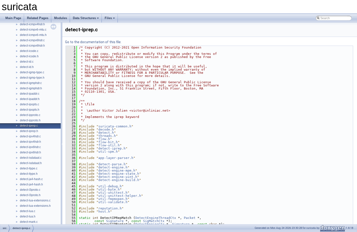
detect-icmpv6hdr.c (32, 40)
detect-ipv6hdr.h (30, 152)
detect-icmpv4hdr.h (32, 24)
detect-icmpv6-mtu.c (33, 29)
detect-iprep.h (29, 131)
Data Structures (84, 18)
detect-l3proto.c (30, 189)
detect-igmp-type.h (32, 77)
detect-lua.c (27, 211)
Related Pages (37, 18)
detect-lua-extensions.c (35, 200)
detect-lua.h (27, 216)
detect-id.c (27, 61)
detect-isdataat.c (31, 157)
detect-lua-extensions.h (35, 205)
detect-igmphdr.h (31, 88)
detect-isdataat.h (31, 163)
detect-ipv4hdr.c (30, 136)
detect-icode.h (29, 56)
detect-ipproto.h (30, 120)
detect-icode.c (29, 51)
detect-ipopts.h (29, 109)
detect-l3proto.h (30, 195)
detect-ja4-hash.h (31, 184)
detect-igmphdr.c (31, 83)
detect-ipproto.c (30, 115)
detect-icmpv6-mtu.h (33, 35)
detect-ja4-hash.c (31, 179)
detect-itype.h (29, 173)
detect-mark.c (29, 222)
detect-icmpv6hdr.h (32, 45)
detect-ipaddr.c (29, 93)
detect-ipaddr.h (30, 99)
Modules (60, 18)
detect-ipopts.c (29, 104)
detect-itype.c (28, 168)
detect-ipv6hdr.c (30, 147)
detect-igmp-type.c (32, 72)
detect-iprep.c (29, 125)
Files (108, 18)
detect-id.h (27, 67)
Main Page (13, 18)
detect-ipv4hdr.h (30, 141)
